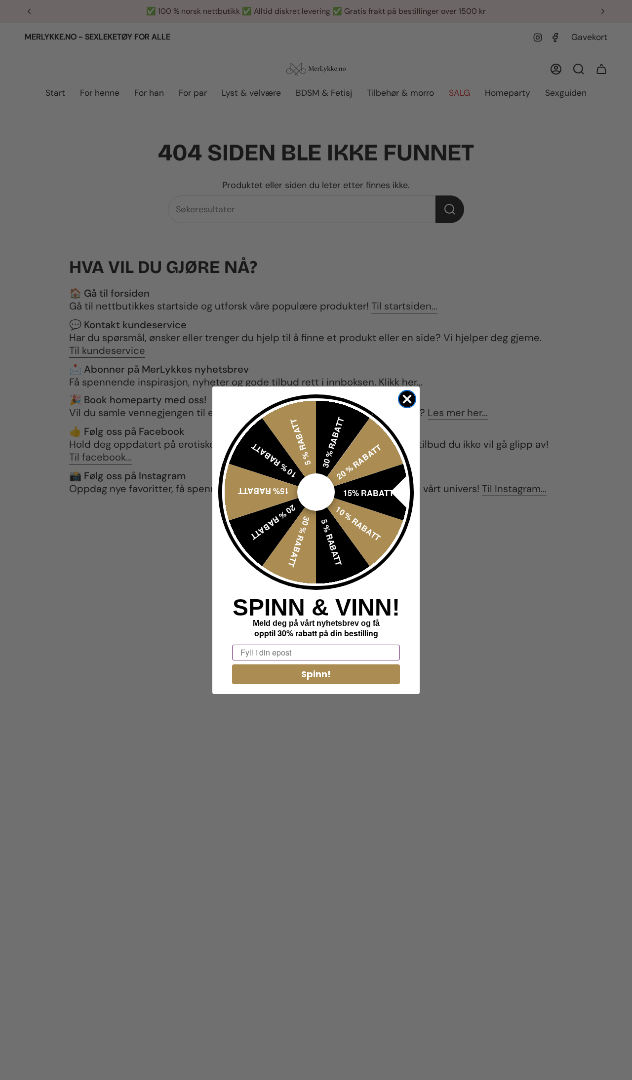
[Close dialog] (407, 399)
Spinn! (316, 674)
